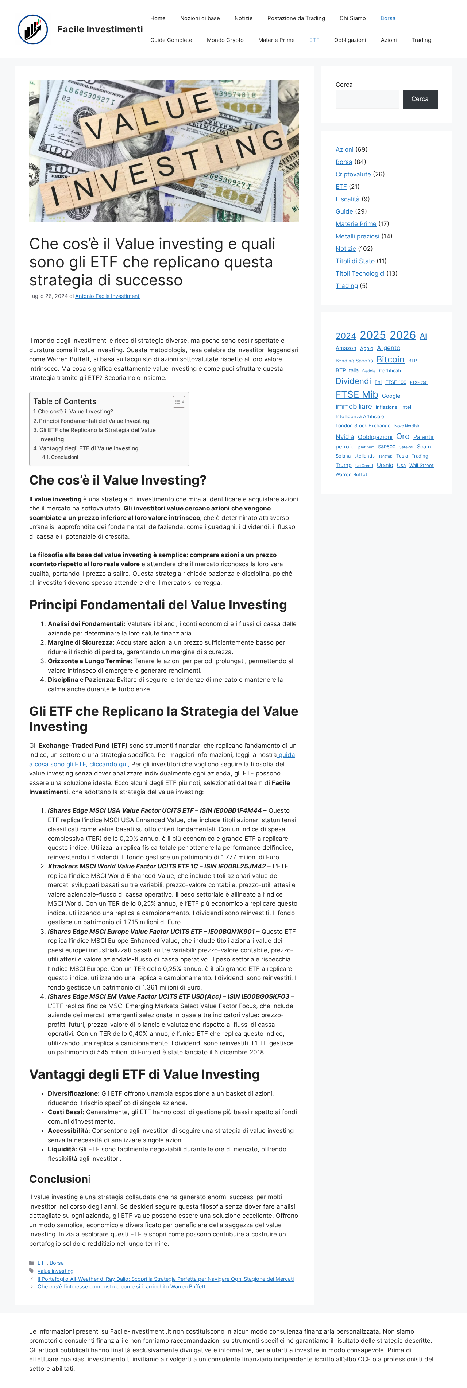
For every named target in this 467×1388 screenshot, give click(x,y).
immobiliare (354, 406)
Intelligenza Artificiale (360, 416)
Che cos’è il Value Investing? (75, 411)
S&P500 (386, 447)
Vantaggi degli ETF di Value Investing (88, 448)
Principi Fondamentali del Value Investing (94, 420)
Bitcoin (391, 359)
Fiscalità (348, 199)
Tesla (402, 456)
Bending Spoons (354, 360)
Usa (401, 465)
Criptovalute (353, 174)
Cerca (344, 84)
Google (391, 396)
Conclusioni (64, 457)
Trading (421, 39)
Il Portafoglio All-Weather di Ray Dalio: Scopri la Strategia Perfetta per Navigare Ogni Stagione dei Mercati (166, 1279)
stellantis (364, 456)
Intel (406, 407)
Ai (423, 336)
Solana (343, 456)
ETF (314, 39)
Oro (403, 436)
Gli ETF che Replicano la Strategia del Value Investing (97, 435)
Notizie (244, 18)
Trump (344, 465)
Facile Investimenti (100, 29)
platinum (366, 447)
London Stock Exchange (363, 425)
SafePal (406, 447)
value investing (56, 1271)
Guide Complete (171, 39)
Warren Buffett (352, 474)
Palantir (423, 436)
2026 (403, 334)
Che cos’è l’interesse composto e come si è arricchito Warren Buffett (121, 1286)
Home (158, 18)
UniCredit (364, 465)
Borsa (388, 18)
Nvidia (345, 436)
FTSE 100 (395, 382)
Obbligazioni (350, 39)
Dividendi (353, 381)
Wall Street (421, 465)
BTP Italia (347, 370)
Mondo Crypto (225, 39)
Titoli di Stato (355, 261)
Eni (378, 382)
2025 (373, 334)
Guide (344, 211)
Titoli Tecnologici (360, 273)
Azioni (389, 39)
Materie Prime (276, 39)
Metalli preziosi (357, 236)
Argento (388, 347)
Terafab (385, 456)
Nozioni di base (200, 18)
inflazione (387, 407)
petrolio (345, 446)
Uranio (385, 465)
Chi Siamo (353, 18)
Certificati (390, 370)
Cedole (368, 371)
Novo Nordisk (407, 426)
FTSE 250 (419, 382)
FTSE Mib (357, 394)
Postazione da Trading (296, 18)
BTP (412, 360)
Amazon (346, 348)
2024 (346, 336)
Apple (366, 348)
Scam (424, 446)
